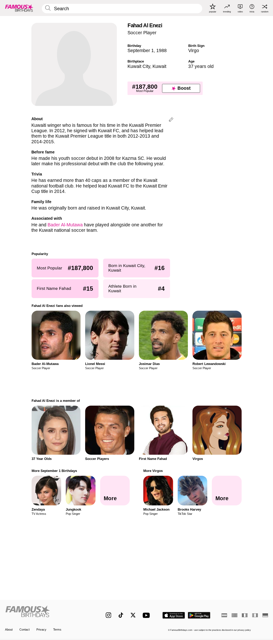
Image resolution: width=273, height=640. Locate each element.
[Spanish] (224, 615)
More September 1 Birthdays (54, 471)
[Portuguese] (234, 615)
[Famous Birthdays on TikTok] (121, 615)
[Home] (47, 612)
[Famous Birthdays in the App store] (173, 615)
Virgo (193, 50)
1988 (161, 50)
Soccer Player (142, 32)
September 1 (141, 50)
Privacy (41, 629)
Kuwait (159, 66)
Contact (24, 629)
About (9, 629)
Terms (57, 629)
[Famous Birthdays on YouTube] (147, 615)
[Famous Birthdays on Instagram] (108, 615)
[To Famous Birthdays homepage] (19, 8)
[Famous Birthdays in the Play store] (199, 615)
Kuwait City (139, 66)
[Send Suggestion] (171, 120)
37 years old (201, 66)
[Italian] (255, 615)
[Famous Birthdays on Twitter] (133, 615)
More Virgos (153, 471)
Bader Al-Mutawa (65, 224)
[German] (265, 615)
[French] (244, 615)
